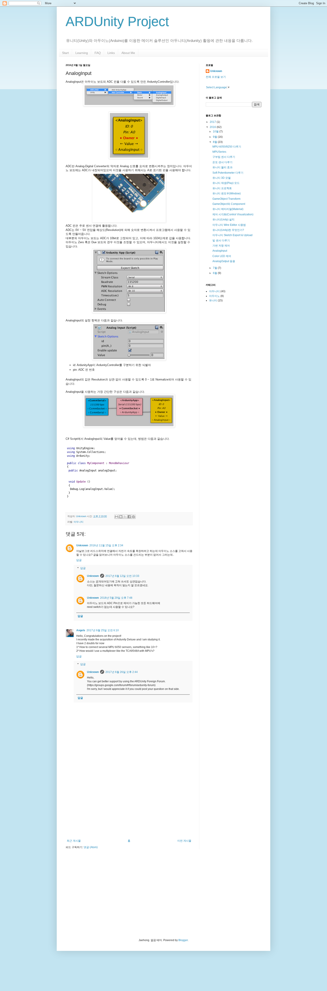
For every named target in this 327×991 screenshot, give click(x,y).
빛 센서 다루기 (221, 240)
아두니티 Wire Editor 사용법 (229, 224)
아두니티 (78, 521)
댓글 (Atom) (91, 847)
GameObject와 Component (228, 204)
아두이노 (214, 296)
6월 (215, 273)
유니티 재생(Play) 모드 (226, 183)
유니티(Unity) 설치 (223, 219)
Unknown (82, 545)
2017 (213, 121)
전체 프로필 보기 (216, 76)
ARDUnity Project (117, 21)
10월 (216, 131)
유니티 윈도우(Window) (226, 193)
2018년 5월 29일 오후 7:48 (116, 597)
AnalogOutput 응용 (223, 261)
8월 (215, 142)
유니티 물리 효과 (222, 167)
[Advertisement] (129, 802)
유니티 (213, 300)
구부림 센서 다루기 (223, 156)
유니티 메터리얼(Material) (227, 209)
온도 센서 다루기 (222, 162)
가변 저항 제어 (221, 245)
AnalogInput (219, 250)
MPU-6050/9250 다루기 (226, 146)
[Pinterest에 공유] (133, 516)
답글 (79, 560)
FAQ (98, 53)
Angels (80, 630)
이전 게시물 (184, 840)
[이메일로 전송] (116, 516)
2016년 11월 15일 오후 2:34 (106, 545)
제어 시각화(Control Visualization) (232, 214)
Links (111, 53)
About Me (128, 53)
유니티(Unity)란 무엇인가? (228, 230)
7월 (215, 267)
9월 (215, 136)
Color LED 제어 (221, 256)
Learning (81, 53)
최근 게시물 (74, 840)
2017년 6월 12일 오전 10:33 (122, 576)
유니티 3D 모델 (221, 177)
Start (65, 53)
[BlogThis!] (121, 516)
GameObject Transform (226, 198)
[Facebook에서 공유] (129, 516)
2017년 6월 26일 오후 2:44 (121, 672)
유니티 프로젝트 (222, 188)
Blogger (183, 940)
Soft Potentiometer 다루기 (227, 172)
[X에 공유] (125, 516)
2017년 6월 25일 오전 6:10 (103, 630)
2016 (213, 127)
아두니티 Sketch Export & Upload (232, 235)
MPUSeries (219, 151)
